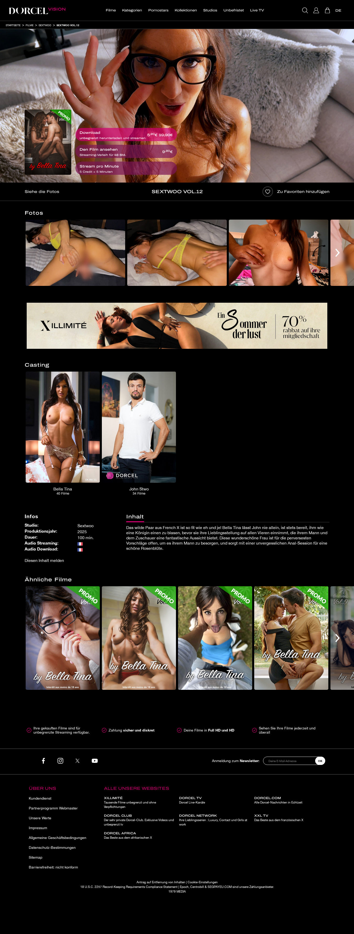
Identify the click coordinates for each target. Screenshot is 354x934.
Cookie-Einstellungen (203, 882)
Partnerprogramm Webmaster (53, 808)
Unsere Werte (40, 818)
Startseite (13, 25)
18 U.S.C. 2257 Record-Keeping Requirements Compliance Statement (129, 887)
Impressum (38, 828)
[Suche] (305, 10)
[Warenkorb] (328, 10)
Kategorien (132, 10)
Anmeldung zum (235, 760)
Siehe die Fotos (42, 192)
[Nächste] (337, 253)
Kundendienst (40, 798)
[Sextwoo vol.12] (48, 142)
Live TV (257, 10)
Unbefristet (233, 10)
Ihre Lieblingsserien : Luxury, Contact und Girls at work (213, 820)
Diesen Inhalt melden (44, 560)
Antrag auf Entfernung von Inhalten (161, 882)
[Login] (316, 10)
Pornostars (158, 10)
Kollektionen (186, 10)
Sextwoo (45, 25)
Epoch (184, 887)
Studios (210, 10)
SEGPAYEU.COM (220, 887)
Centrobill (197, 887)
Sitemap (35, 857)
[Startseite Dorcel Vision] (37, 10)
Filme (111, 10)
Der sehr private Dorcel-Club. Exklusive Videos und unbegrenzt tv (139, 820)
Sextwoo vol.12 (67, 25)
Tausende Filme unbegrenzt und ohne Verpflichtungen (130, 802)
